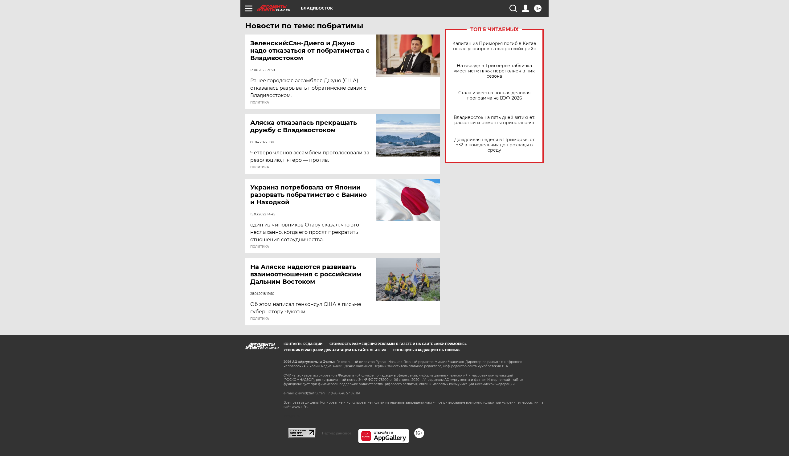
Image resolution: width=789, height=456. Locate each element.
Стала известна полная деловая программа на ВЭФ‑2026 (494, 95)
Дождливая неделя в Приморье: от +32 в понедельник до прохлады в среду (494, 145)
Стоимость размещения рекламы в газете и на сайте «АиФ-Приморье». (398, 344)
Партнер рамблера (336, 433)
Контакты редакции (303, 344)
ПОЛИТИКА (259, 102)
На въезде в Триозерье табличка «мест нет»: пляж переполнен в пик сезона (494, 71)
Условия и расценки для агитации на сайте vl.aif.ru (335, 350)
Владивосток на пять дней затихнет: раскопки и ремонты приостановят (494, 120)
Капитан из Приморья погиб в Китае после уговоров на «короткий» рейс (494, 46)
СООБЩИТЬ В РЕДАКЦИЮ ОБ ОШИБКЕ (426, 350)
